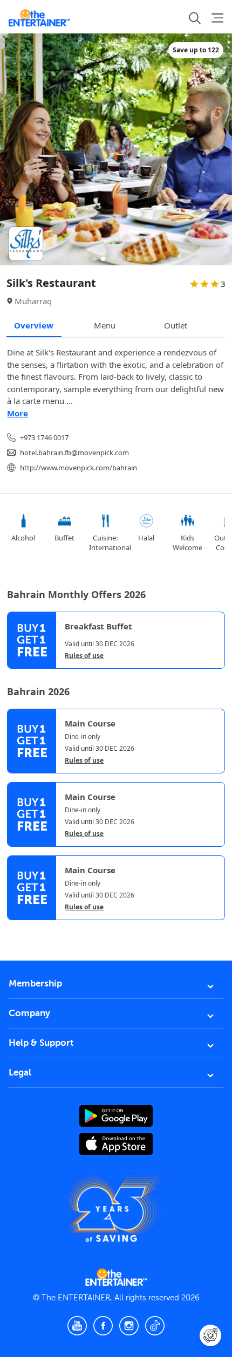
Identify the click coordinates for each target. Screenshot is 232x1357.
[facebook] (103, 1325)
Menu (104, 325)
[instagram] (129, 1325)
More (17, 413)
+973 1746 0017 (44, 437)
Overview (33, 325)
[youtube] (77, 1325)
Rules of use (84, 656)
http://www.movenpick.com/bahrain (78, 467)
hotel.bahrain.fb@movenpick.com (74, 452)
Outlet (175, 325)
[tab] (15, 930)
